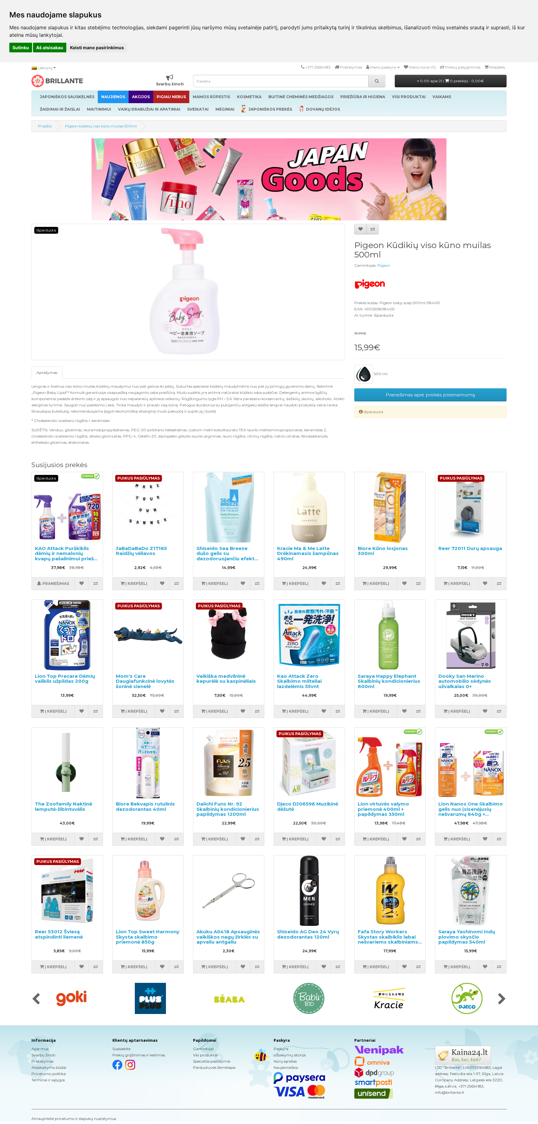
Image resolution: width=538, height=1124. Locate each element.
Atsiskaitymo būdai (48, 1067)
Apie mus (40, 1048)
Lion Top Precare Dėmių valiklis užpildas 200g (65, 678)
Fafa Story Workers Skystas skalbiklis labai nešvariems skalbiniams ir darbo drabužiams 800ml (388, 942)
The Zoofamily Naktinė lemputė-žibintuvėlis (63, 806)
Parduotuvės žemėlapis (214, 1067)
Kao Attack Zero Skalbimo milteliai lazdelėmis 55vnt (299, 681)
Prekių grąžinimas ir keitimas (138, 1055)
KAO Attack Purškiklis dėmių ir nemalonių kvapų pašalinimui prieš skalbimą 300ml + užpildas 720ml (64, 558)
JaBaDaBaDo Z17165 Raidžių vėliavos (141, 551)
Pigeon (383, 265)
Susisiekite (121, 1048)
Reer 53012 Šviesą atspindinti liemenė (59, 934)
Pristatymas (42, 1061)
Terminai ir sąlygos (48, 1080)
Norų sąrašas (285, 1061)
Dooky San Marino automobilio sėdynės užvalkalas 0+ (464, 681)
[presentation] (35, 999)
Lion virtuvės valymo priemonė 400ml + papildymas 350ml (383, 809)
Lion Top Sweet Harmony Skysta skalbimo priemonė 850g (147, 937)
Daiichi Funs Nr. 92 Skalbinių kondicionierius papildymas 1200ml (227, 809)
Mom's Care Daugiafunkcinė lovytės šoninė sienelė (145, 681)
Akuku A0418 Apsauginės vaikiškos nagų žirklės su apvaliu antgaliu (228, 937)
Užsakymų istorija (290, 1055)
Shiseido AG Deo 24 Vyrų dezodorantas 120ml (308, 934)
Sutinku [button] (20, 47)
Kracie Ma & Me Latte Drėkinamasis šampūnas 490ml (308, 553)
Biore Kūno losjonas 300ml (383, 551)
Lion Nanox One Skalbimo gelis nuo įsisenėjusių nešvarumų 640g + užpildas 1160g (470, 811)
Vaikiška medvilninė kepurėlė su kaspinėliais (226, 678)
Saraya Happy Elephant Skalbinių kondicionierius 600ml (389, 681)
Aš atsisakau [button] (49, 47)
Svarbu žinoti (43, 1055)
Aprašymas (46, 372)
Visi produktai (205, 1055)
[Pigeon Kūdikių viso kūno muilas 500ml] (188, 292)
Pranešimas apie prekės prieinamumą (430, 395)
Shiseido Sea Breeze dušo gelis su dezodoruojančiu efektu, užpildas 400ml (227, 556)
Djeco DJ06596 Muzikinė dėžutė (307, 806)
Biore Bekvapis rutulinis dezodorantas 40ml (145, 806)
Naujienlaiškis (286, 1067)
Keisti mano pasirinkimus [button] (97, 47)
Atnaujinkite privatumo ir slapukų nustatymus (73, 1118)
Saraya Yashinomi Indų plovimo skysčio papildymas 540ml (466, 937)
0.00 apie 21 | (451, 81)
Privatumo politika (48, 1073)
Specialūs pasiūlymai (211, 1061)
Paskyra (281, 1048)
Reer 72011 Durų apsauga (470, 548)
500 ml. (380, 373)
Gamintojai (203, 1048)
